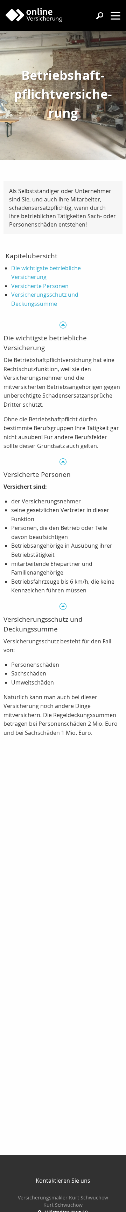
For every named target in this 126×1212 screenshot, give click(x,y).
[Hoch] (63, 324)
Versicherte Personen (40, 286)
